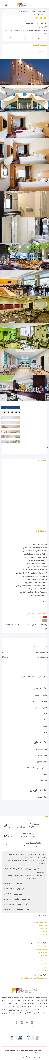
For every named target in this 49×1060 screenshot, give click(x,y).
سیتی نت (16, 1057)
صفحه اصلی (41, 11)
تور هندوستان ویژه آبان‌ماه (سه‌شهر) (33, 978)
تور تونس (43, 929)
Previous (45, 54)
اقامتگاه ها (24, 11)
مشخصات (13, 38)
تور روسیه (43, 925)
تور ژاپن (44, 919)
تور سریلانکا (42, 932)
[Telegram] (27, 1023)
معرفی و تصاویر (36, 38)
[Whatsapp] (17, 1023)
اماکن (33, 11)
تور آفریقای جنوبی (40, 922)
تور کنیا (44, 935)
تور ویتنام (43, 938)
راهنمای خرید (42, 956)
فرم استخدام (42, 970)
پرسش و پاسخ (41, 949)
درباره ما (44, 967)
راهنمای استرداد (41, 953)
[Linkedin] (32, 1023)
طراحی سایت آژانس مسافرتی (32, 1057)
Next (47, 400)
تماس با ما (43, 964)
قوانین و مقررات (41, 946)
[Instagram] (22, 1023)
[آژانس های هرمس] (23, 4)
